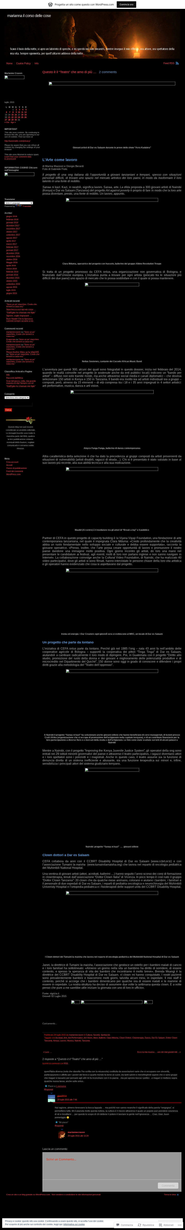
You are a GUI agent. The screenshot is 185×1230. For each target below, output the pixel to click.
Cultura (89, 1035)
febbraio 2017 (12, 247)
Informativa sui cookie (74, 1224)
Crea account (12, 462)
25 (22, 117)
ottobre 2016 (11, 259)
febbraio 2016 (12, 272)
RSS (66, 1063)
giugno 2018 (11, 216)
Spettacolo (105, 1035)
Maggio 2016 (12, 262)
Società (96, 1035)
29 (12, 120)
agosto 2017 (11, 238)
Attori (95, 1038)
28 (9, 120)
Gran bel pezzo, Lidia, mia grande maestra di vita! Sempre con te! (21, 382)
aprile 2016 (11, 265)
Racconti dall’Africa (14, 378)
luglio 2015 (11, 290)
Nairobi (78, 1041)
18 (22, 115)
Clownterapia (138, 1038)
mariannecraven (76, 1035)
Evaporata (10, 339)
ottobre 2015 (11, 281)
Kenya (56, 1041)
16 (16, 115)
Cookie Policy (23, 63)
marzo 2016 (11, 269)
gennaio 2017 (12, 250)
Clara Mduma (112, 1038)
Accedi (9, 465)
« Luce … (47, 1052)
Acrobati (59, 1038)
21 (9, 117)
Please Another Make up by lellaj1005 (22, 352)
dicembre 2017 (12, 225)
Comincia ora (126, 4)
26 (25, 117)
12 (25, 112)
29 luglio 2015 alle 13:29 (78, 1136)
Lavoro (63, 1041)
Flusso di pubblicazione (16, 468)
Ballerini (102, 1038)
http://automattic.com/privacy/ (17, 141)
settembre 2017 (13, 235)
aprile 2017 (11, 241)
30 (16, 120)
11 (22, 112)
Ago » (13, 122)
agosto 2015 (11, 287)
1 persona (61, 1086)
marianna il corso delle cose (29, 15)
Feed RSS (169, 63)
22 (12, 117)
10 (19, 112)
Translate (27, 206)
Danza (147, 1038)
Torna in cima (170, 1194)
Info (36, 63)
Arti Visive (88, 1038)
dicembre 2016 (12, 253)
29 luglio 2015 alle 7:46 (67, 1099)
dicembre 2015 (12, 278)
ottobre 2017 (11, 232)
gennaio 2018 (12, 222)
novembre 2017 (13, 229)
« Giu (7, 122)
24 (19, 117)
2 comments (108, 72)
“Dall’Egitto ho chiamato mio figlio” (20, 312)
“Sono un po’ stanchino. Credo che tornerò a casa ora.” (21, 305)
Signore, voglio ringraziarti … (18, 316)
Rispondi (48, 1089)
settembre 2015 (13, 284)
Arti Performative (75, 1038)
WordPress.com (13, 474)
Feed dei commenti (14, 471)
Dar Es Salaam (158, 1038)
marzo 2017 (11, 244)
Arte (65, 1038)
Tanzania (86, 1041)
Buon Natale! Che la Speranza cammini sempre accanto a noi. (20, 320)
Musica (70, 1041)
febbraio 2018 (12, 219)
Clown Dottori (125, 1038)
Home (9, 63)
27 (6, 120)
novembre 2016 (13, 256)
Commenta (168, 1185)
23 (16, 117)
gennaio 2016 (12, 275)
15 (12, 115)
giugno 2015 (11, 293)
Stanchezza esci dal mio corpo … (21, 309)
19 (25, 115)
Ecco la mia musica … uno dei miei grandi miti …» (159, 1052)
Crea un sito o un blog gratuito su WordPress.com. (28, 1194)
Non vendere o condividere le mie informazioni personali (76, 1194)
